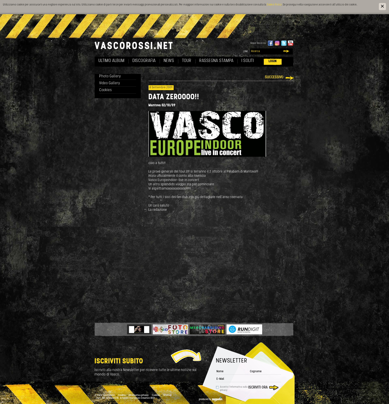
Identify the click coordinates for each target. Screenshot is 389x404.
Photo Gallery (110, 76)
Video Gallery (109, 83)
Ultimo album (111, 61)
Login (273, 61)
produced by (205, 399)
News (169, 61)
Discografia (144, 61)
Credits (122, 395)
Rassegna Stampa (216, 61)
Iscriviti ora (258, 387)
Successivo (274, 77)
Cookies (105, 90)
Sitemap (167, 395)
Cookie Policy (274, 4)
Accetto (234, 388)
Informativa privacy (139, 395)
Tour (186, 61)
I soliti (248, 61)
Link (245, 51)
